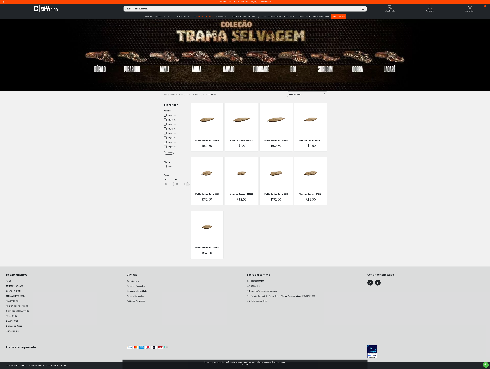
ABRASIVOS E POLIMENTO (242, 16)
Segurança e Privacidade (137, 291)
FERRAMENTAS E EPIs (203, 16)
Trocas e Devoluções (135, 296)
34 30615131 (256, 286)
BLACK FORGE (304, 16)
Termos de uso (338, 16)
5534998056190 (257, 281)
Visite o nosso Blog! (259, 301)
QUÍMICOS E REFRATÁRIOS (268, 16)
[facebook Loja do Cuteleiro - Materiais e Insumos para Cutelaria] (7, 2)
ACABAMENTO (222, 16)
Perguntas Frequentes (136, 286)
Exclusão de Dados (321, 16)
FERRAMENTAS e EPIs (176, 94)
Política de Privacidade (136, 301)
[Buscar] (363, 9)
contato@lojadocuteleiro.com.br (264, 291)
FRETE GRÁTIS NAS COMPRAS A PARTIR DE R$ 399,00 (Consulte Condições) (245, 2)
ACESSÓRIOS (289, 16)
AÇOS (147, 16)
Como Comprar (133, 281)
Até (176, 179)
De (165, 179)
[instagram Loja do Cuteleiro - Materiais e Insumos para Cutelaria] (4, 2)
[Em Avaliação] (372, 352)
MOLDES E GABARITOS (193, 94)
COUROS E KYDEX (182, 16)
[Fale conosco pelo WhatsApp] (486, 365)
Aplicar (187, 184)
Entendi (245, 365)
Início (165, 94)
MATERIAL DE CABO (163, 16)
